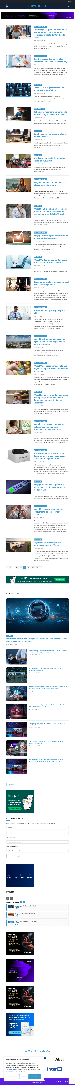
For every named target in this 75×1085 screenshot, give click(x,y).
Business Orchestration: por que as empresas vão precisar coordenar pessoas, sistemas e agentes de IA (48, 687)
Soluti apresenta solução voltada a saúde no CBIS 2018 (49, 159)
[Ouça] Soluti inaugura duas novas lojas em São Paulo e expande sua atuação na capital (49, 341)
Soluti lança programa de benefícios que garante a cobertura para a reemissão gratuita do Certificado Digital (50, 34)
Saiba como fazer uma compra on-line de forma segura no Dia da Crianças (51, 113)
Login (70, 1)
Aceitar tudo (35, 1077)
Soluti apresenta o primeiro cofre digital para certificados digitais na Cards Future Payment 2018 (49, 456)
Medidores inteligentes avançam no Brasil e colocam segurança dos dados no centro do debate (36, 640)
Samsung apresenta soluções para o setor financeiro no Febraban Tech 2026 (47, 724)
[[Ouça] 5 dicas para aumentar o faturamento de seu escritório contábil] (18, 512)
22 (28, 568)
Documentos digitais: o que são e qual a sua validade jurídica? (51, 283)
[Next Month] (24, 902)
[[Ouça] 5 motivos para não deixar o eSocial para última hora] (18, 185)
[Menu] (7, 6)
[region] (24, 1069)
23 (33, 568)
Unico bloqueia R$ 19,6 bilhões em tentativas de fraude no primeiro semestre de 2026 (48, 705)
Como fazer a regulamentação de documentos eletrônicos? (49, 89)
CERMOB (9, 635)
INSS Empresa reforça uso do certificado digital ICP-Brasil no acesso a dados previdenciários (48, 651)
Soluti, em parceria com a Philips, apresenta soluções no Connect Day (50, 60)
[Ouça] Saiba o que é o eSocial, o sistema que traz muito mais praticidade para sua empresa (49, 427)
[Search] (68, 6)
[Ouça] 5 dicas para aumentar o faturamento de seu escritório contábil (48, 512)
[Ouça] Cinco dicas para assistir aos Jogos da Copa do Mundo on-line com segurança (51, 368)
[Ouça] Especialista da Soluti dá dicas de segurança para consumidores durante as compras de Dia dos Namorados (51, 399)
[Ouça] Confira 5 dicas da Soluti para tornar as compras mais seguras (50, 261)
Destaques (37, 84)
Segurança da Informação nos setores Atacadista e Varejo (47, 543)
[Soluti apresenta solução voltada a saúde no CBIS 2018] (18, 161)
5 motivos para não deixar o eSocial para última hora (50, 135)
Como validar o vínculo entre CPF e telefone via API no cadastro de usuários (46, 742)
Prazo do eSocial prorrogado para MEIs (49, 311)
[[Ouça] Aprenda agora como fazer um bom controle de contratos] (18, 238)
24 (37, 568)
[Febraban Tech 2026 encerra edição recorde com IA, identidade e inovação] (16, 675)
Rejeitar (24, 1077)
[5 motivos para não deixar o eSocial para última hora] (18, 136)
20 (21, 568)
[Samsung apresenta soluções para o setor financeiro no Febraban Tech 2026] (16, 729)
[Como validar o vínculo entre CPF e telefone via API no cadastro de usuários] (16, 748)
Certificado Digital (40, 26)
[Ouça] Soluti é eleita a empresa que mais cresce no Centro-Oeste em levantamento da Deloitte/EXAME (50, 211)
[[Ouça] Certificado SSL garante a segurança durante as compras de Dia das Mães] (18, 487)
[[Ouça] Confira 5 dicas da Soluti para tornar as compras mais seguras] (18, 262)
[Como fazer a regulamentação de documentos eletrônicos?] (18, 90)
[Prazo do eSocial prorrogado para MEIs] (18, 313)
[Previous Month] (21, 902)
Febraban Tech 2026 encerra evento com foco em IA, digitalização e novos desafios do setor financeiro (46, 760)
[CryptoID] (37, 6)
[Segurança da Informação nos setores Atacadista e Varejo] (18, 545)
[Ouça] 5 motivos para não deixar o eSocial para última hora (50, 183)
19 (17, 568)
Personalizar (12, 1077)
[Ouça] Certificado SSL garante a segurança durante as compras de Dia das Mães (49, 487)
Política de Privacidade (13, 1069)
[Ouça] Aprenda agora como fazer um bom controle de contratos (51, 237)
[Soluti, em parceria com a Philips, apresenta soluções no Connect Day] (18, 61)
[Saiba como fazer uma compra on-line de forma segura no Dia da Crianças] (18, 114)
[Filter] (11, 898)
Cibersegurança (39, 108)
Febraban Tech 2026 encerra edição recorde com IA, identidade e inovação (46, 669)
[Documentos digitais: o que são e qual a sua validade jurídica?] (18, 284)
